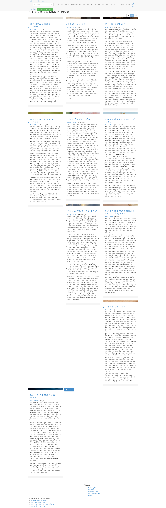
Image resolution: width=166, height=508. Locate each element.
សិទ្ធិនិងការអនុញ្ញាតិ (39, 502)
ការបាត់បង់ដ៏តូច (115, 24)
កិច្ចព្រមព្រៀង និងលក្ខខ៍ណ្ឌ (42, 504)
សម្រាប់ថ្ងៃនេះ (63, 4)
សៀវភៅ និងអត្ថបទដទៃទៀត (81, 4)
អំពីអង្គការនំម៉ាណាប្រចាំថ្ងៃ (105, 4)
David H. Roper (34, 30)
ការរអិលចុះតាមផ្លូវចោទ (82, 211)
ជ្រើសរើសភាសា (124, 4)
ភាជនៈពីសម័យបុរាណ (78, 119)
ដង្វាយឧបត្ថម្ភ (44, 9)
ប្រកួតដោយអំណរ (115, 306)
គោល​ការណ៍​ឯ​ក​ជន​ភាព (38, 506)
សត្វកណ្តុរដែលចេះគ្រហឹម (41, 120)
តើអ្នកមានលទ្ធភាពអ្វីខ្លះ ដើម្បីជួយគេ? (120, 212)
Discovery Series (93, 492)
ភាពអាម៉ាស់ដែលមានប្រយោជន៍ (40, 25)
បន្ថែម (70, 390)
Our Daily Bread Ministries (93, 489)
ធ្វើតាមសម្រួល (76, 24)
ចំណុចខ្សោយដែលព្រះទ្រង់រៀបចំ (120, 120)
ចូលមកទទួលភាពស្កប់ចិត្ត (43, 396)
